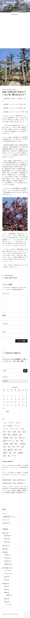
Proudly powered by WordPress (10, 614)
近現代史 (6, 564)
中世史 (6, 555)
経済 (4, 449)
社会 (13, 446)
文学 (16, 437)
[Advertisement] (15, 33)
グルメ (5, 422)
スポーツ (11, 422)
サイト (4, 332)
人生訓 (14, 431)
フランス (5, 428)
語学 (5, 580)
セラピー (18, 422)
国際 (9, 434)
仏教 (19, 431)
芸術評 (4, 583)
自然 (20, 449)
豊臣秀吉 (15, 277)
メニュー (16, 14)
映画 (22, 440)
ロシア (17, 428)
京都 (9, 431)
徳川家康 (6, 277)
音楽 (9, 455)
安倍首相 (14, 434)
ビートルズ (17, 425)
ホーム (4, 513)
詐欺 (14, 452)
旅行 (17, 440)
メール (5, 323)
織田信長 (11, 277)
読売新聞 (20, 452)
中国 (23, 428)
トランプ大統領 (7, 425)
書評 (3, 549)
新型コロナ (22, 437)
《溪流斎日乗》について (9, 516)
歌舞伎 (8, 595)
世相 (5, 275)
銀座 (4, 455)
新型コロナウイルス (8, 440)
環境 (9, 446)
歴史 (12, 275)
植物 (11, 443)
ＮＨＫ (14, 455)
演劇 (5, 592)
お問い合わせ (6, 523)
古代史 (6, 558)
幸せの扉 (4, 545)
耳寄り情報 (5, 568)
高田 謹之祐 (14, 89)
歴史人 (16, 443)
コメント (5, 293)
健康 (4, 434)
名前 (4, 315)
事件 (4, 431)
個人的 (8, 275)
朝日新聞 (5, 443)
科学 (18, 446)
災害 (4, 446)
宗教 (20, 434)
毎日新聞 (22, 443)
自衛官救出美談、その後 (9, 480)
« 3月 (7, 411)
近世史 (6, 561)
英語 (10, 452)
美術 (16, 449)
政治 (11, 437)
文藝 (5, 586)
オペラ (8, 604)
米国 (22, 446)
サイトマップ (6, 520)
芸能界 (5, 452)
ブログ (12, 428)
